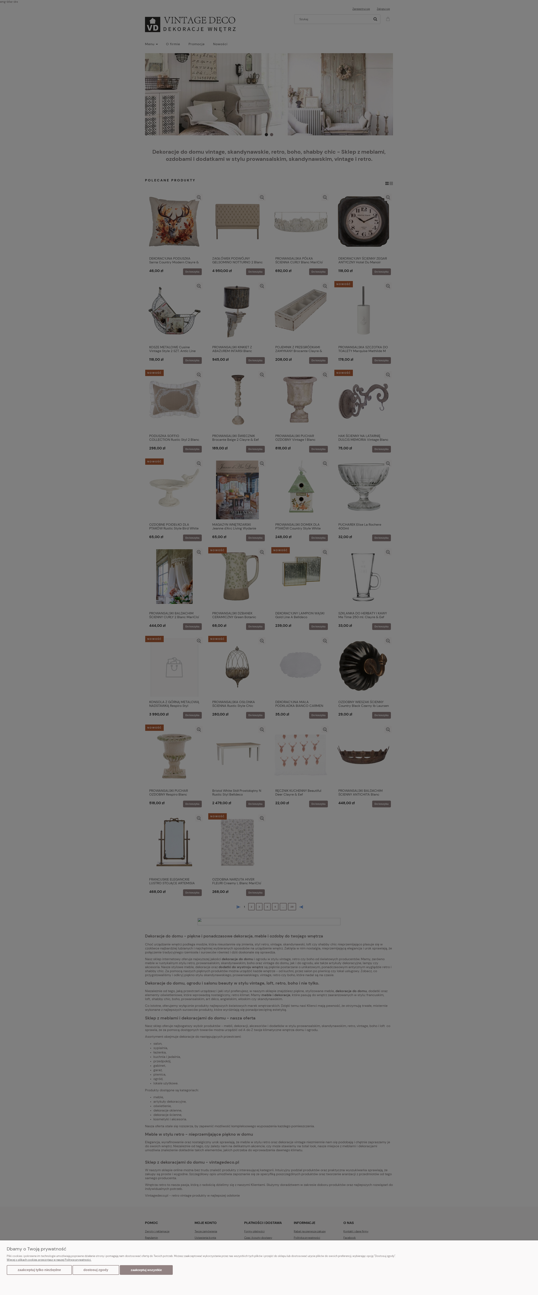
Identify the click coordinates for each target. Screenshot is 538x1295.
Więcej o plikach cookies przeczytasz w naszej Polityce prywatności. (49, 1260)
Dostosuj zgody (95, 1270)
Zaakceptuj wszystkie (146, 1270)
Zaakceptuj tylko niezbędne (39, 1270)
